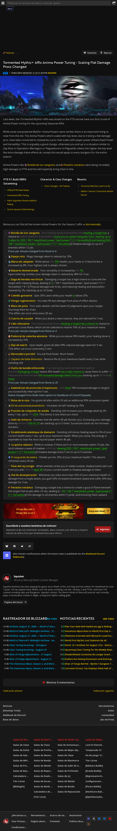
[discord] (7, 555)
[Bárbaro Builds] (94, 765)
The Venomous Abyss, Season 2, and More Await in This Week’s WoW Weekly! (33, 663)
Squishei (52, 73)
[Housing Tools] (11, 710)
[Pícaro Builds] (93, 786)
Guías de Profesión (21, 765)
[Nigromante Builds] (95, 776)
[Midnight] (19, 786)
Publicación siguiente (103, 690)
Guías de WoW (21, 739)
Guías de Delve (21, 750)
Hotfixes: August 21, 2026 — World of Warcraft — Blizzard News (33, 626)
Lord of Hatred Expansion (95, 744)
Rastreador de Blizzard (25, 618)
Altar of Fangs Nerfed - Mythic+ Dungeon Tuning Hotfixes (89, 663)
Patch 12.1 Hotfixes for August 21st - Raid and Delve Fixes (89, 645)
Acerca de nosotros (58, 815)
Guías (111, 710)
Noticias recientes (77, 618)
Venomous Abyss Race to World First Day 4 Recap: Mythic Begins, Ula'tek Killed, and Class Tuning (89, 631)
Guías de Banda (21, 770)
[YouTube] (110, 818)
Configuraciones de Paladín (95, 781)
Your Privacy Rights (19, 821)
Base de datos (11, 719)
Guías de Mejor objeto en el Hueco (70, 750)
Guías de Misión (42, 765)
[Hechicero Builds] (95, 791)
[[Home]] (6, 823)
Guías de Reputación (44, 770)
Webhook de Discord (14, 715)
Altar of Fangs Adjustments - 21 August (30, 654)
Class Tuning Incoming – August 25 (28, 649)
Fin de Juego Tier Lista (95, 755)
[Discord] (88, 818)
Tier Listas (19, 781)
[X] (94, 818)
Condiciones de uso (19, 827)
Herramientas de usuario (39, 815)
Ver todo (51, 618)
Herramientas (106, 705)
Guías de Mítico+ (21, 760)
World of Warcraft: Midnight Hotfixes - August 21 (33, 640)
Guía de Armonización (70, 744)
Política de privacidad (77, 821)
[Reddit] (22, 546)
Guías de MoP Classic (44, 739)
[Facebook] (14, 546)
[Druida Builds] (93, 770)
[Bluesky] (7, 546)
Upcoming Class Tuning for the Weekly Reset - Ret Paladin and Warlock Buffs (89, 649)
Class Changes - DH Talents (57, 186)
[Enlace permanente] (30, 546)
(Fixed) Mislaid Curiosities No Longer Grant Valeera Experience (89, 654)
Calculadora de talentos (21, 776)
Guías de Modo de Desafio (44, 786)
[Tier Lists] (40, 796)
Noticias (10, 52)
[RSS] (88, 824)
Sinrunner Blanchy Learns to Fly (95, 186)
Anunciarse (75, 815)
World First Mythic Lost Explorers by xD (86, 640)
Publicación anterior (13, 690)
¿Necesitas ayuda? (19, 815)
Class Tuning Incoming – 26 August (28, 645)
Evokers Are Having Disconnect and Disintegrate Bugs (89, 659)
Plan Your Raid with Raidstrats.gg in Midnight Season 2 (89, 626)
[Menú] (3, 3)
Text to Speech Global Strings (20, 209)
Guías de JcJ (64, 776)
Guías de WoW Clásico (70, 739)
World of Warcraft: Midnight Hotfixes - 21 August (33, 631)
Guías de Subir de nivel (21, 755)
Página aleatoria (39, 821)
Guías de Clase (21, 744)
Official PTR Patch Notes (18, 190)
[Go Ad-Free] (107, 719)
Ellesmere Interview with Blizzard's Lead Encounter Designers (89, 635)
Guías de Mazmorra (44, 755)
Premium (55, 821)
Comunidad (108, 715)
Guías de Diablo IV (95, 739)
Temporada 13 (93, 750)
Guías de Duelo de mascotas (44, 776)
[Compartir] (114, 3)
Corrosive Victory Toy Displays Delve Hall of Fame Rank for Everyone (89, 668)
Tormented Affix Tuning (18, 195)
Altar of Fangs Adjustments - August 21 (30, 659)
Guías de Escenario (44, 781)
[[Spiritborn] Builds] (95, 796)
